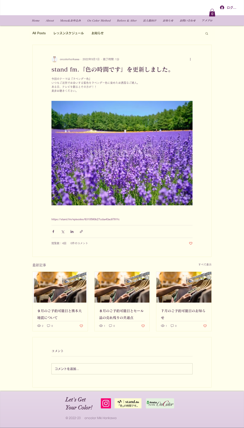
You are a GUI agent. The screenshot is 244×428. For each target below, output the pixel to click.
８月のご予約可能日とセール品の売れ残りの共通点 (121, 314)
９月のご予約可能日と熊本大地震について (59, 314)
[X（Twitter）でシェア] (62, 231)
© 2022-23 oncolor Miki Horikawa (91, 418)
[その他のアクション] (190, 59)
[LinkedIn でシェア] (72, 231)
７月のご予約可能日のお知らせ (183, 314)
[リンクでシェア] (81, 231)
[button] (212, 13)
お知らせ (98, 33)
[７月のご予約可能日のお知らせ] (183, 287)
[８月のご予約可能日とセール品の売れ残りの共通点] (122, 287)
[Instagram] (106, 403)
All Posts (39, 33)
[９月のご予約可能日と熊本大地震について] (60, 287)
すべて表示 (205, 264)
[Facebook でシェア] (53, 231)
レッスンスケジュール (68, 33)
